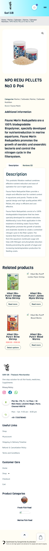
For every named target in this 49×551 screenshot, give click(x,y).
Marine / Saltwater (14, 20)
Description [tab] (14, 165)
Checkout (6, 479)
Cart (4, 484)
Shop (4, 431)
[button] (42, 33)
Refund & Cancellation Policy (14, 447)
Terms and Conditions (11, 453)
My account (7, 436)
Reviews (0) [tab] (28, 165)
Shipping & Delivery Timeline (14, 442)
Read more (12, 304)
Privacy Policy (7, 387)
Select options (13, 347)
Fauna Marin (15, 106)
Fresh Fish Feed (24, 507)
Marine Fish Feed (24, 520)
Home (3, 20)
